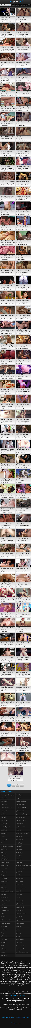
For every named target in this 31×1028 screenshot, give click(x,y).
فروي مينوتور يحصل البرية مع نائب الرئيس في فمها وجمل (23, 266)
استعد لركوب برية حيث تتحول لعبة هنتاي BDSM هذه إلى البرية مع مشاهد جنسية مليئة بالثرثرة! (8, 385)
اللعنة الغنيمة (4, 93)
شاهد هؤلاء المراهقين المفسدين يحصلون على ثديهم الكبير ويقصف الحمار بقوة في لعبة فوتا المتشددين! (23, 370)
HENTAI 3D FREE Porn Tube (8, 136)
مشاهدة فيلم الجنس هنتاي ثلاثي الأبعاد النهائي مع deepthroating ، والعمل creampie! (23, 594)
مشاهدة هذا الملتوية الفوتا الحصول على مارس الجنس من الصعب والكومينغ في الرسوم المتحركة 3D (23, 683)
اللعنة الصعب (20, 49)
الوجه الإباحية (25, 348)
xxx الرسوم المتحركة (22, 19)
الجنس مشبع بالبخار (6, 690)
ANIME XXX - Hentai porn (8, 92)
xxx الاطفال (19, 881)
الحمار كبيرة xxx (5, 331)
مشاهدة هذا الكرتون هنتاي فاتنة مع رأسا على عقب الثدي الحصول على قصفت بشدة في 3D (23, 609)
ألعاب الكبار (4, 108)
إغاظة (2, 945)
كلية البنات (4, 34)
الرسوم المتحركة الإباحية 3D (23, 80)
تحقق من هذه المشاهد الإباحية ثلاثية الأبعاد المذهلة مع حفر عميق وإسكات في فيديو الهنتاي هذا (8, 564)
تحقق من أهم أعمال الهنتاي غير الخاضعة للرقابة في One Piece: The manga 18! (23, 742)
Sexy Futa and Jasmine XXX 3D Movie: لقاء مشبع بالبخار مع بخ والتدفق (8, 742)
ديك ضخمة (25, 78)
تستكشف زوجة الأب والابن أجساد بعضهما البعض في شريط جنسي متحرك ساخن (23, 132)
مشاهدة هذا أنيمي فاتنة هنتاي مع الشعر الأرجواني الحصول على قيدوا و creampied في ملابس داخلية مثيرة (23, 713)
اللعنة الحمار (10, 450)
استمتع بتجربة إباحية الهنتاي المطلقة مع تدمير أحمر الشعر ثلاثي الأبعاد (23, 400)
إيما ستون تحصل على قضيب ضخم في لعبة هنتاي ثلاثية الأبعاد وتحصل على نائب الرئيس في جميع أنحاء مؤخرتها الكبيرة (23, 103)
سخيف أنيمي (26, 184)
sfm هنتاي (26, 303)
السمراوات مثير (20, 949)
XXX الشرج (20, 21)
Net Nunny (13, 995)
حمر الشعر (12, 616)
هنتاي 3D (26, 49)
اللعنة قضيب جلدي (5, 920)
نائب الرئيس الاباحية (22, 274)
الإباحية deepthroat (7, 64)
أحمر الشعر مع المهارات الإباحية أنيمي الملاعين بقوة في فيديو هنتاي (23, 698)
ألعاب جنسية (20, 391)
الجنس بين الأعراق (5, 923)
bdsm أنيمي (11, 361)
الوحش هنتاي (4, 155)
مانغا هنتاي (4, 406)
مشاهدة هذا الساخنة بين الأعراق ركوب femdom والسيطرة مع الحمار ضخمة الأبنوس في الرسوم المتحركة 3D (16, 772)
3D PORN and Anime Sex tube (8, 32)
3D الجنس (20, 65)
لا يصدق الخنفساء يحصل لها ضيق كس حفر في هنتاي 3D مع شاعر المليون (23, 623)
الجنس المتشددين (21, 510)
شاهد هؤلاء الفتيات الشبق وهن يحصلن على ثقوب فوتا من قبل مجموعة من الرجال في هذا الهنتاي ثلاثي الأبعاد (23, 728)
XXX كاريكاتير (20, 467)
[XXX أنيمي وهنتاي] (1, 5)
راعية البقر (20, 437)
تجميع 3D (4, 49)
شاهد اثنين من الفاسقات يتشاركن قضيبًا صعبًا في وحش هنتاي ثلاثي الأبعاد (8, 400)
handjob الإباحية (21, 125)
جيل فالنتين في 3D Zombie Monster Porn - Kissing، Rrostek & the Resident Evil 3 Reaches (23, 147)
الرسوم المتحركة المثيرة (7, 421)
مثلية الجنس (20, 661)
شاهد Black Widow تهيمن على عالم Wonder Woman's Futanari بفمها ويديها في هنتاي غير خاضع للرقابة (23, 415)
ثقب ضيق (4, 138)
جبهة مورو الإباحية (21, 212)
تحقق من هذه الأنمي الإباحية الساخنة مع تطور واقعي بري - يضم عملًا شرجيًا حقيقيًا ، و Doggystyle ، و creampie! (23, 192)
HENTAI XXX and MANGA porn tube (8, 107)
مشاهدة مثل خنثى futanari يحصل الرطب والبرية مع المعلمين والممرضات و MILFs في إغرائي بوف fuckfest (23, 236)
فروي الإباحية (26, 437)
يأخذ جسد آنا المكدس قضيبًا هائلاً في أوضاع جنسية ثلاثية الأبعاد (8, 430)
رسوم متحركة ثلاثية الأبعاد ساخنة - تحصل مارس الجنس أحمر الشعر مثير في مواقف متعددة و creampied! (8, 326)
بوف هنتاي (4, 586)
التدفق (3, 348)
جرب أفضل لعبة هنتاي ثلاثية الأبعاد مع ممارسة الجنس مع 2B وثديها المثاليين (23, 519)
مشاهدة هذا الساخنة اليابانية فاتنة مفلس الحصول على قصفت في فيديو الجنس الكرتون (8, 475)
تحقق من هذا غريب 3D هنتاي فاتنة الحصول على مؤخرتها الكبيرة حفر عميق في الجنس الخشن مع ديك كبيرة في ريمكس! (23, 73)
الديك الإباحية (20, 93)
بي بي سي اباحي (10, 49)
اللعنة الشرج (11, 527)
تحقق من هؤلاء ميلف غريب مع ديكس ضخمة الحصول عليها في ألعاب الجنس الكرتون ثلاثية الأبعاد (23, 207)
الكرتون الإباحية (11, 108)
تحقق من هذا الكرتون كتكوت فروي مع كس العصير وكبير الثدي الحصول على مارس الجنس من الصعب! (23, 281)
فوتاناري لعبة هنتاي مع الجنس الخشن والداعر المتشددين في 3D (23, 177)
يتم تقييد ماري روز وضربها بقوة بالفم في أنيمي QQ (8, 370)
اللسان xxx (20, 123)
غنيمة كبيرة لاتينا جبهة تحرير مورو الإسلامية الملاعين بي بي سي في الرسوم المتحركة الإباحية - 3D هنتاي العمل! (23, 43)
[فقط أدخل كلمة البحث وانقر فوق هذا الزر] (29, 5)
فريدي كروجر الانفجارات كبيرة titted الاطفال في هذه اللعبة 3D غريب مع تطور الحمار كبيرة (8, 713)
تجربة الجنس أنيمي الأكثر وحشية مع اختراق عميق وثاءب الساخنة (23, 326)
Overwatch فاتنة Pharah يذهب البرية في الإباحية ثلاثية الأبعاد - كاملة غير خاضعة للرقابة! (23, 311)
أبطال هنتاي (20, 659)
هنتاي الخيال (4, 95)
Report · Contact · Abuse (22, 1017)
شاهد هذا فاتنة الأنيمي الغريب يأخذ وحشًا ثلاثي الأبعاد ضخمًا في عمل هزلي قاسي (23, 534)
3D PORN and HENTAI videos (8, 151)
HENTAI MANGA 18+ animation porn (8, 62)
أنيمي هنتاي (11, 599)
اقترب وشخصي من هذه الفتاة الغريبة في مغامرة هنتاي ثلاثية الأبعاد (8, 757)
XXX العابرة (26, 64)
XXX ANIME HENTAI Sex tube (8, 121)
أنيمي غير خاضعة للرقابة (22, 35)
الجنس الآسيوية (27, 599)
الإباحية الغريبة (5, 125)
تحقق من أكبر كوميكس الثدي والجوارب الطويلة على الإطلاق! (23, 460)
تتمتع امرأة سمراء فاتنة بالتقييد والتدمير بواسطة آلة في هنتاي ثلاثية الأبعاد (23, 385)
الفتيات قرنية (20, 735)
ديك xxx (3, 916)
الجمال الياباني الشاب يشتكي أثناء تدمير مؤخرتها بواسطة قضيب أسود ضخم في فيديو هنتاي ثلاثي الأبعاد (23, 638)
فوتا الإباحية (25, 34)
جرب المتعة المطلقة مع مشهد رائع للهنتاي (8, 534)
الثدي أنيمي (26, 376)
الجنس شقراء (5, 140)
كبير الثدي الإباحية (21, 452)
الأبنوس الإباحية (5, 881)
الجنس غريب (11, 720)
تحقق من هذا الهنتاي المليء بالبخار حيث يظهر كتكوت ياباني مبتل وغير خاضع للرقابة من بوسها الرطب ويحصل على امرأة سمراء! (8, 683)
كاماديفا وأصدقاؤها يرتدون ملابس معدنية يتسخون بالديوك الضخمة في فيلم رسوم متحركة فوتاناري (8, 638)
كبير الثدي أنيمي (21, 586)
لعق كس (4, 123)
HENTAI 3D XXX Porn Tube (8, 77)
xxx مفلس (4, 35)
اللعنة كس (10, 333)
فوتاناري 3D (25, 65)
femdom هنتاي (5, 153)
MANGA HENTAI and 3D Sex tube (8, 47)
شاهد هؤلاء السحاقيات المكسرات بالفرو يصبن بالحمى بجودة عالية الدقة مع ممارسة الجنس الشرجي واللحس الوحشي (23, 341)
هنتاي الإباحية (11, 21)
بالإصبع (3, 748)
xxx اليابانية (20, 631)
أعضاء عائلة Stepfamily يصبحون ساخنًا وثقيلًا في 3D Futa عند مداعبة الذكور (23, 13)
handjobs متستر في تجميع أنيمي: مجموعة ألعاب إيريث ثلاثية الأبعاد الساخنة (23, 757)
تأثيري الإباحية (20, 422)
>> (22, 785)
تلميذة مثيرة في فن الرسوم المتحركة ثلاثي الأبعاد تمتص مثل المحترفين (8, 415)
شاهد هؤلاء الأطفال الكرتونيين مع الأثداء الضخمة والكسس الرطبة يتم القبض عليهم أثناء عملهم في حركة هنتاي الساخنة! (23, 445)
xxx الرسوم (25, 168)
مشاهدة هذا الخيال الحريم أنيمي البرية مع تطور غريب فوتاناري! (8, 504)
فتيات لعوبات (20, 674)
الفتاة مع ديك (10, 110)
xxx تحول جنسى (21, 408)
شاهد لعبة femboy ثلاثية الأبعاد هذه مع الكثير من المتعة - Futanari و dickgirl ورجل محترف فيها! (23, 58)
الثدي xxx (25, 584)
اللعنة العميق (11, 50)
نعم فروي (10, 34)
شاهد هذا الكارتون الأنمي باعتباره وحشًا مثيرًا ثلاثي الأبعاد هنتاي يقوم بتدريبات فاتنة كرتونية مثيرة (8, 668)
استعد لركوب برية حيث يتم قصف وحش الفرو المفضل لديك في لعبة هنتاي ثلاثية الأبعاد (23, 430)
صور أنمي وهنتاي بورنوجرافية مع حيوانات (11, 794)
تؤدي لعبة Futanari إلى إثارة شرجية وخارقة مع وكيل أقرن (8, 341)
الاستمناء (26, 110)
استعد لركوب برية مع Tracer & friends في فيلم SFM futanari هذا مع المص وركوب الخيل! (23, 355)
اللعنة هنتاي (4, 333)
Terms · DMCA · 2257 (8, 1017)
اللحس (2, 913)
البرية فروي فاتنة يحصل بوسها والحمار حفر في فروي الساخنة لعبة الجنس (23, 475)
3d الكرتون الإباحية (6, 718)
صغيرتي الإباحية (5, 19)
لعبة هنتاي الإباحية (5, 391)
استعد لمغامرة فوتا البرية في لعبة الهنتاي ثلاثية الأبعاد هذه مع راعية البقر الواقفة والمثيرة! (8, 519)
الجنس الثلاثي (19, 904)
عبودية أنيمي (11, 376)
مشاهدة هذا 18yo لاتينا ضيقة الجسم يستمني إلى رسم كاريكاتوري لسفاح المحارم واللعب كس (8, 13)
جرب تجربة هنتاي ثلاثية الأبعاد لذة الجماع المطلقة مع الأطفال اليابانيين (8, 296)
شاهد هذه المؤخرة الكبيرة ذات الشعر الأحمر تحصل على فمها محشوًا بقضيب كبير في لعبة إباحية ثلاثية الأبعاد (23, 251)
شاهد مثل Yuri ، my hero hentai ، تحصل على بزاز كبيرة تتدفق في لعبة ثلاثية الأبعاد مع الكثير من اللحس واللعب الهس (23, 653)
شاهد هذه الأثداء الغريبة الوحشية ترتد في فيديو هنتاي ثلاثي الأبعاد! (8, 460)
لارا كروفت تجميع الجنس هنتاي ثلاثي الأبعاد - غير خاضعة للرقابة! (8, 623)
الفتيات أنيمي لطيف (22, 571)
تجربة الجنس (4, 541)
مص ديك (25, 570)
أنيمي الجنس (26, 525)
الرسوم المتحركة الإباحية (23, 155)
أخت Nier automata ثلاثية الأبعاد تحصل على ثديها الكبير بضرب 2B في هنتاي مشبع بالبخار (23, 579)
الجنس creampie (22, 540)
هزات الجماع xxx (21, 259)
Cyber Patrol (22, 995)
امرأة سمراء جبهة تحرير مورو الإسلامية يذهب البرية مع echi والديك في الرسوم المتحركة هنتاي (23, 549)
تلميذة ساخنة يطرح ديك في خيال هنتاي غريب (23, 564)
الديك (19, 436)
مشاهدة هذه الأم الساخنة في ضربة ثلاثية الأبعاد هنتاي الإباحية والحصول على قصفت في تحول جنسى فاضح (8, 311)
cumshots (20, 110)
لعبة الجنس (20, 64)
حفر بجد (10, 155)
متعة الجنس (11, 95)
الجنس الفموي (20, 907)
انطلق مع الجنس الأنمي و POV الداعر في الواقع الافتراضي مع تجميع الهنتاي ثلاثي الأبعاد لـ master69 (8, 579)
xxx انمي (20, 34)
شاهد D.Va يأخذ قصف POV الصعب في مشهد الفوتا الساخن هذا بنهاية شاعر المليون (23, 489)
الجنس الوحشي (26, 331)
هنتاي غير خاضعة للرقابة (7, 318)
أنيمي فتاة (9, 733)
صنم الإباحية (20, 393)
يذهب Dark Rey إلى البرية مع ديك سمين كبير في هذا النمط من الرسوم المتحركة (8, 445)
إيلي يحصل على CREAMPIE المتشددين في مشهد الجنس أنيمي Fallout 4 (23, 504)
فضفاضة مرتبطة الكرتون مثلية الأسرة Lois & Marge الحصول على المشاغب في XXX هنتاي (23, 668)
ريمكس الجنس (5, 616)
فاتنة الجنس (4, 21)
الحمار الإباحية (11, 35)
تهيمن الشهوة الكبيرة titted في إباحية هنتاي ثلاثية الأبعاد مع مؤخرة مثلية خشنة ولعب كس (8, 549)
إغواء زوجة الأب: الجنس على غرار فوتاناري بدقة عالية (23, 28)
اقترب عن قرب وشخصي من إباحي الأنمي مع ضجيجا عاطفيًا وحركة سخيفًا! (23, 296)
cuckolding (20, 939)
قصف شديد (11, 93)
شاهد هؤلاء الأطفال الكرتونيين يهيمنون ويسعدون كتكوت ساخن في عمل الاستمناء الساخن (8, 355)
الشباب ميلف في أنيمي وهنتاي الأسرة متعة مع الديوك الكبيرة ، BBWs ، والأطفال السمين (8, 653)
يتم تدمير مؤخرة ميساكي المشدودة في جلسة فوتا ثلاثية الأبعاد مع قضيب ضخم (23, 88)
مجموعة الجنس (20, 923)
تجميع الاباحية (4, 50)
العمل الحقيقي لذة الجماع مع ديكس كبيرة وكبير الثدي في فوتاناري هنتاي (23, 117)
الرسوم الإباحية (21, 287)
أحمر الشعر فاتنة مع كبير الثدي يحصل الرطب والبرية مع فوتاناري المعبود (8, 609)
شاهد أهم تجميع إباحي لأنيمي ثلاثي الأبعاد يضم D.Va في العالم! (23, 162)
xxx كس (25, 199)
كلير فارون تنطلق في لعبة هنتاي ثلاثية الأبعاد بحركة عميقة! (8, 594)
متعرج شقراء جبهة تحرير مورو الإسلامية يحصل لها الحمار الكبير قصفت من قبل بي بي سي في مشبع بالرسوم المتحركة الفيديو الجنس (8, 489)
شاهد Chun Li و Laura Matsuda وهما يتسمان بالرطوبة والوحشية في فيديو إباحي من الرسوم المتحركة (8, 728)
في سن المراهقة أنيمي (6, 78)
